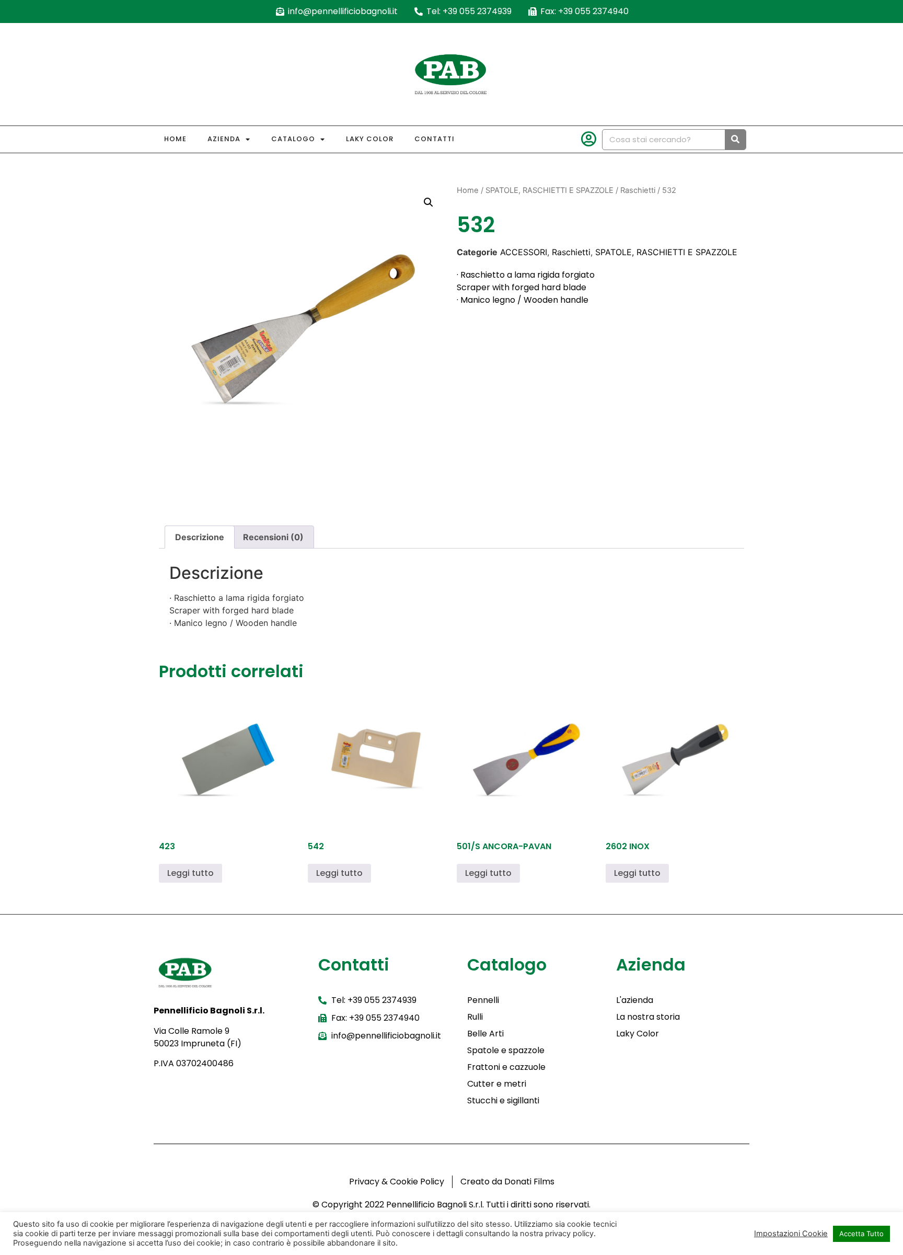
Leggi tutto (190, 873)
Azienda (223, 139)
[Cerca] (735, 140)
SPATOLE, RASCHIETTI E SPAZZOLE (549, 190)
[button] (428, 202)
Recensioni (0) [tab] (273, 537)
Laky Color (369, 139)
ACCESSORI (523, 252)
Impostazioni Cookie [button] (791, 1233)
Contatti (434, 139)
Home (175, 139)
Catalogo (293, 139)
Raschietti (637, 190)
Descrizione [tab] (199, 537)
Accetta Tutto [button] (861, 1233)
